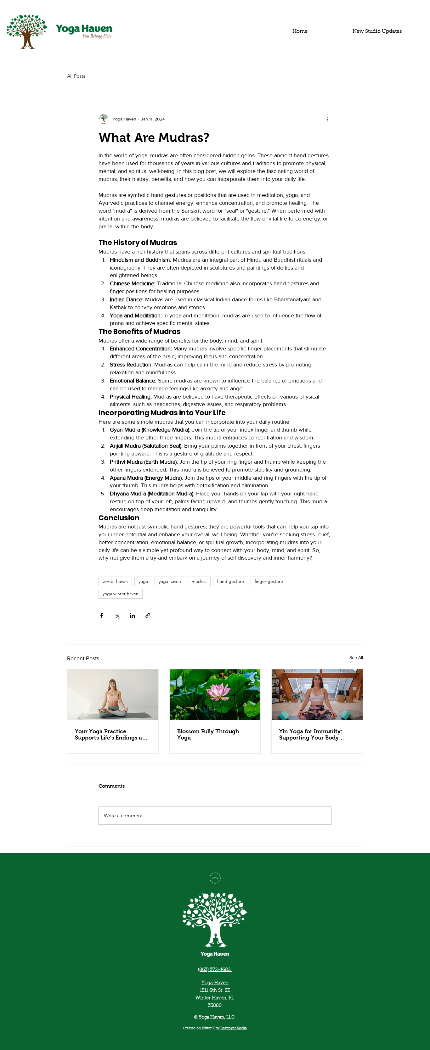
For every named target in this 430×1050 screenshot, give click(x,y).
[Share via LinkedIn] (132, 615)
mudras (199, 581)
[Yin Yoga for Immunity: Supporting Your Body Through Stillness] (317, 694)
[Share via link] (148, 615)
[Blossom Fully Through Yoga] (215, 694)
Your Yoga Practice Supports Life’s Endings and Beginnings (112, 734)
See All (356, 657)
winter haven (115, 581)
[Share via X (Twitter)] (117, 615)
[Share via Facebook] (102, 615)
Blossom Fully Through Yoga (208, 734)
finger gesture (269, 581)
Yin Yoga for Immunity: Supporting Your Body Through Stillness (310, 734)
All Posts (76, 76)
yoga (143, 581)
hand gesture (230, 581)
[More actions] (327, 119)
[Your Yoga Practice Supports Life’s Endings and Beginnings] (112, 694)
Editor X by (211, 1028)
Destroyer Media (233, 1028)
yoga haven (170, 581)
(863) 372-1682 (215, 970)
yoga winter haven (121, 593)
